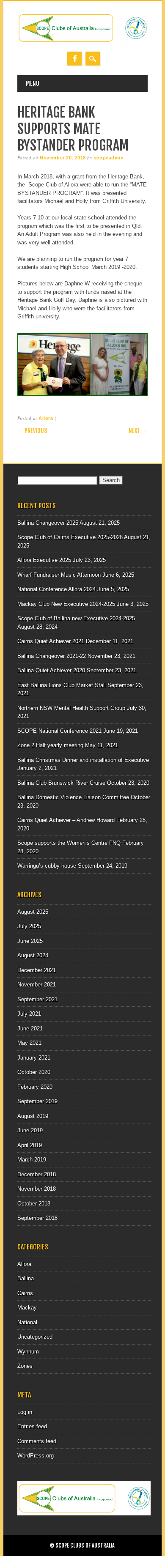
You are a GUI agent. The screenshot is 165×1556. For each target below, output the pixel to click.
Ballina (25, 1278)
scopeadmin (109, 157)
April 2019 (29, 1145)
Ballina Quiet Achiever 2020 (51, 670)
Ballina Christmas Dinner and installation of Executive (83, 760)
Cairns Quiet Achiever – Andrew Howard (66, 820)
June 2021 (30, 1028)
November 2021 (36, 984)
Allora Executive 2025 (44, 560)
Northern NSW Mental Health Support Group (71, 708)
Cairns (25, 1293)
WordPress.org (35, 1455)
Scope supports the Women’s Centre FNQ (69, 843)
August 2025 (32, 912)
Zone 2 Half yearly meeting (50, 745)
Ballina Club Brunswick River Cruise (61, 783)
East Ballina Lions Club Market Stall (61, 685)
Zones (25, 1366)
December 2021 (36, 970)
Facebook (74, 59)
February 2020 (34, 1087)
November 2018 (36, 1189)
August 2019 (32, 1116)
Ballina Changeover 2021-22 (51, 656)
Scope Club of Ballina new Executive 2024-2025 (76, 618)
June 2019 (30, 1130)
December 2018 (36, 1174)
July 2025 (29, 926)
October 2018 (33, 1203)
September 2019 (37, 1101)
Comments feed (36, 1441)
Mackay (27, 1307)
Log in (24, 1412)
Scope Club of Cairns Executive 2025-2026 (70, 537)
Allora (45, 418)
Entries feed (32, 1426)
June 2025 (30, 941)
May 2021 (29, 1043)
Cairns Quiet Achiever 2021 (50, 641)
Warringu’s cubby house (46, 866)
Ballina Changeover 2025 (47, 523)
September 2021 (37, 999)
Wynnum (28, 1351)
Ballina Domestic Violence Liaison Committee (73, 797)
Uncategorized (34, 1337)
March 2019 (31, 1159)
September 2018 (37, 1218)
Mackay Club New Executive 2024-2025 (66, 604)
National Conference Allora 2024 (56, 589)
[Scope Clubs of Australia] (82, 43)
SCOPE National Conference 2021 (59, 731)
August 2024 (32, 955)
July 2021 (29, 1014)
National (27, 1322)
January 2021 (33, 1058)
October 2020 (33, 1072)
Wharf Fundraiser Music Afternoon (59, 575)
